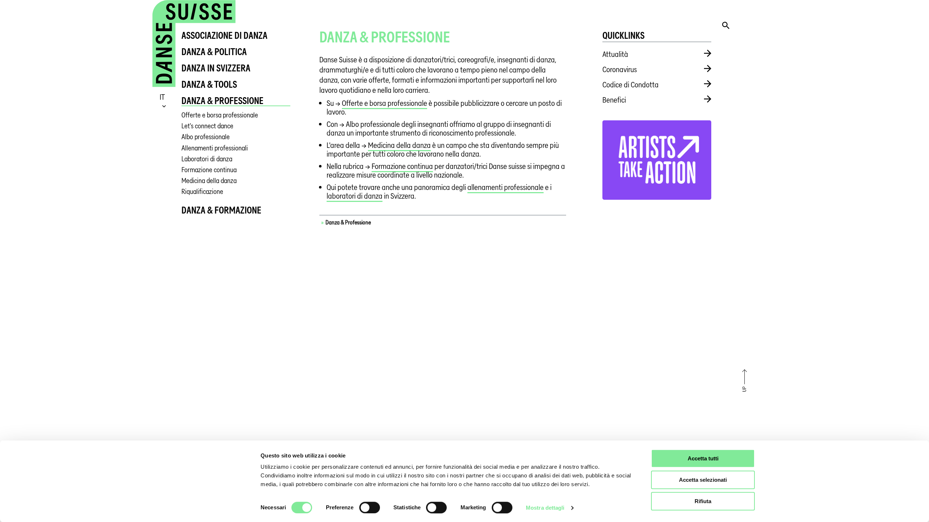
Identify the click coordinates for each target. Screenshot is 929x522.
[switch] (369, 507)
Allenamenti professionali (214, 148)
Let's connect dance (207, 126)
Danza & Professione (222, 101)
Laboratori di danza (206, 159)
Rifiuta (703, 501)
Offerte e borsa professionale (219, 115)
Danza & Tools (209, 84)
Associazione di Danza (224, 35)
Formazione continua (209, 170)
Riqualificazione (202, 191)
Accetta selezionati (703, 480)
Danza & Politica (214, 52)
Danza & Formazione (221, 210)
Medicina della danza (209, 181)
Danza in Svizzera (215, 68)
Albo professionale (205, 137)
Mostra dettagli (545, 508)
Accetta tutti (703, 458)
